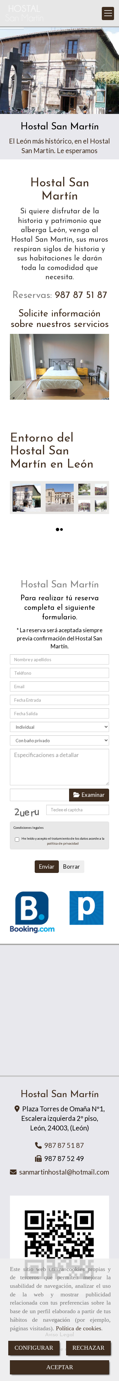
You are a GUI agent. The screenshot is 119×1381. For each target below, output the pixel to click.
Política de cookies (78, 1328)
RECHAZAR (88, 1347)
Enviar (47, 866)
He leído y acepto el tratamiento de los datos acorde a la (62, 840)
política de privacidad (63, 843)
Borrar (71, 866)
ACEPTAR (59, 1367)
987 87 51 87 (79, 295)
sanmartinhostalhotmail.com (64, 1172)
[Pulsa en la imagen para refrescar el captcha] (28, 811)
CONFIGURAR (34, 1347)
